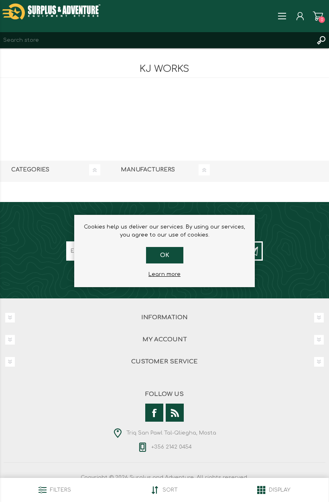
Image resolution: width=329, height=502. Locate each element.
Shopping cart (318, 16)
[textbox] (156, 40)
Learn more (164, 274)
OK (164, 255)
